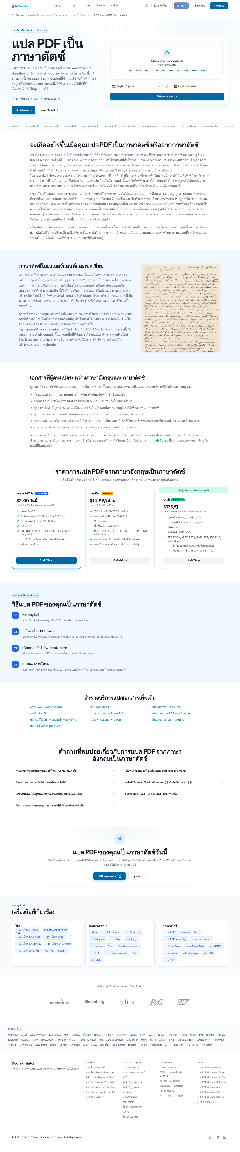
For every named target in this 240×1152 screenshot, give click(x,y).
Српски (63, 1044)
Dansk (97, 1034)
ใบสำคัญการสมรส (132, 1082)
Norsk (144, 1039)
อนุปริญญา (131, 939)
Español (133, 1034)
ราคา (88, 5)
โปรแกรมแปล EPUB (103, 707)
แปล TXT (169, 960)
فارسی (151, 1034)
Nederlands (131, 1039)
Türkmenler (119, 1044)
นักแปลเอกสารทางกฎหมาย (167, 719)
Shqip (53, 1044)
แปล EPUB (215, 946)
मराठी (101, 1039)
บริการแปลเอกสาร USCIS (106, 719)
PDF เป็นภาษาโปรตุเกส (59, 943)
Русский (12, 1044)
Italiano (24, 1039)
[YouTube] (224, 1137)
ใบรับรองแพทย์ (130, 1116)
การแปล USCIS (131, 1067)
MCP (183, 5)
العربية (24, 1034)
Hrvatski (210, 1034)
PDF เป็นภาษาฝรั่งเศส (55, 929)
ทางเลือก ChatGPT (95, 1067)
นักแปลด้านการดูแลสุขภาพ (46, 726)
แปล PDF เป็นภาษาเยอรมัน (211, 1077)
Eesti (142, 1034)
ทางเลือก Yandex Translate (100, 1082)
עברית (193, 1034)
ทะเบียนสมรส (133, 932)
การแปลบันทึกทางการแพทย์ (46, 707)
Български (55, 1034)
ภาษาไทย (105, 1044)
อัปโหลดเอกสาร (107, 876)
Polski (170, 1039)
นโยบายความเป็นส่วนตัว (66, 1068)
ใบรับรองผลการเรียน (102, 946)
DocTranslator (23, 1063)
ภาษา (73, 5)
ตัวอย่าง (101, 5)
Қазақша (61, 1039)
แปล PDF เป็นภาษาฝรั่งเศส (211, 1072)
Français (172, 1034)
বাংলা (66, 1034)
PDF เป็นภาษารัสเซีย (28, 950)
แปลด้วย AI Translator (171, 1085)
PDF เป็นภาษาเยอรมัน (29, 943)
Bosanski (75, 1034)
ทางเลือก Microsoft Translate (101, 1092)
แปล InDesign (190, 953)
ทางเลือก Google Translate (99, 1072)
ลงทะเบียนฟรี (48, 110)
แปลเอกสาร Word (190, 932)
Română (219, 1039)
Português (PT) (204, 1039)
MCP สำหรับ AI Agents (172, 1095)
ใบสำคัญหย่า (98, 939)
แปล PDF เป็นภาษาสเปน (209, 1067)
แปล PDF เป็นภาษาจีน (208, 1087)
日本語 (34, 1039)
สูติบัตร (95, 932)
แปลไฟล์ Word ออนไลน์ (165, 707)
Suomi (161, 1034)
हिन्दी (201, 1034)
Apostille (96, 960)
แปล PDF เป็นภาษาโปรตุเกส (211, 1082)
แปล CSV (208, 953)
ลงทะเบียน (219, 5)
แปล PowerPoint (195, 946)
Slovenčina (26, 1044)
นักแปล (58, 5)
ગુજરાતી (183, 1034)
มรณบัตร (115, 939)
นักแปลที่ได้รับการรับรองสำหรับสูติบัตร (53, 719)
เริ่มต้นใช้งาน (46, 560)
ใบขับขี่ (95, 953)
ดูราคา (138, 876)
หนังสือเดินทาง (112, 932)
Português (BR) (185, 1039)
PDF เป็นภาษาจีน (55, 936)
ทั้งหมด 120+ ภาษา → (208, 1101)
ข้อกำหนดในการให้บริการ (38, 1068)
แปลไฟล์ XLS (38, 713)
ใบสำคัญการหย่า (131, 1087)
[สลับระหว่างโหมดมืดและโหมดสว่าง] (146, 5)
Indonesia (13, 1039)
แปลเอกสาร (26, 110)
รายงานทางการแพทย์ (116, 953)
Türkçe (143, 1044)
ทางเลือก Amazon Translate (100, 1087)
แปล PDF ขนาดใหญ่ (175, 939)
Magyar (222, 1034)
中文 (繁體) (206, 1044)
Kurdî (82, 1039)
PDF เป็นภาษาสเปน (28, 929)
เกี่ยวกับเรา (17, 1068)
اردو (167, 1044)
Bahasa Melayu (114, 1039)
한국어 (72, 1039)
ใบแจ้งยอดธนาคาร (128, 946)
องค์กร (114, 5)
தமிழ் (85, 1044)
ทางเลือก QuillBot (95, 1096)
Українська (156, 1044)
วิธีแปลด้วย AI (167, 1090)
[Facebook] (217, 1137)
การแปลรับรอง (158, 440)
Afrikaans (13, 1034)
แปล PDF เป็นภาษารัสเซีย (210, 1096)
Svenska (75, 1044)
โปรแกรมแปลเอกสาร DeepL (101, 1077)
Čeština (87, 1034)
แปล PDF (169, 932)
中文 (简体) (192, 1044)
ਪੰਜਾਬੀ (162, 1039)
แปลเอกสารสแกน (201, 939)
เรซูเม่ (126, 1111)
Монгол (91, 1039)
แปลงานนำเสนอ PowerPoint (108, 713)
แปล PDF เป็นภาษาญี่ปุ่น (209, 1092)
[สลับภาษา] (167, 86)
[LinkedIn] (210, 1137)
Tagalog (132, 1044)
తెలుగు (94, 1044)
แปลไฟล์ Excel (172, 946)
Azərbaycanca (38, 1034)
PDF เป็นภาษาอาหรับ (29, 936)
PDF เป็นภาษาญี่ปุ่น (55, 950)
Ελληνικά (121, 1034)
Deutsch (108, 1034)
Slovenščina (40, 1044)
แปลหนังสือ (171, 953)
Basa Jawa (47, 1039)
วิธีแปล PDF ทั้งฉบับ (170, 1080)
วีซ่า (135, 953)
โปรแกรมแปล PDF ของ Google (170, 713)
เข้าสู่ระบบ (199, 5)
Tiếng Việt (177, 1044)
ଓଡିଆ (153, 1039)
